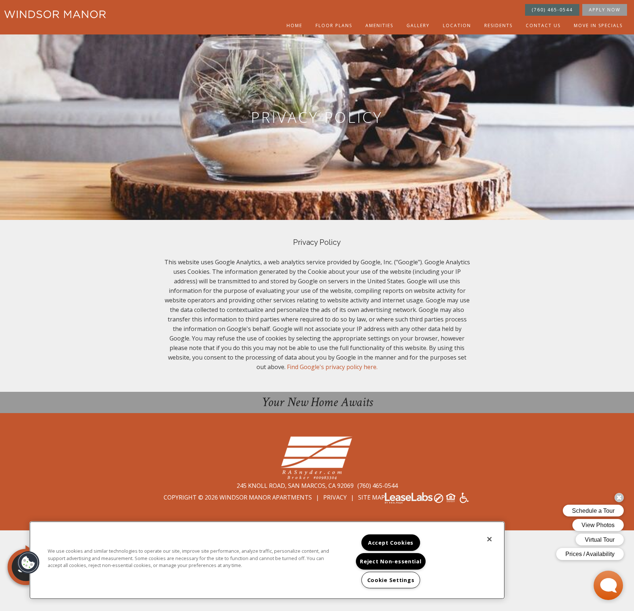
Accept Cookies (390, 542)
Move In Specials (598, 25)
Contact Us (543, 25)
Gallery (418, 25)
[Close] (489, 539)
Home (294, 25)
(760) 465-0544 (552, 10)
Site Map (371, 497)
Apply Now (604, 10)
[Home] (55, 14)
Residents (498, 25)
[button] (28, 562)
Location (457, 25)
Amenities (379, 25)
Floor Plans (334, 25)
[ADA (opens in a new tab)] (464, 500)
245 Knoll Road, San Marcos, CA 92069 (296, 486)
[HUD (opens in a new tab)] (451, 500)
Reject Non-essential (390, 561)
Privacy (335, 497)
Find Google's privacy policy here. (332, 367)
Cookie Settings (391, 580)
